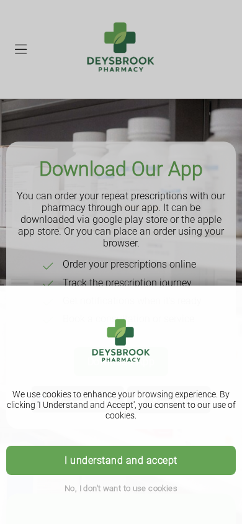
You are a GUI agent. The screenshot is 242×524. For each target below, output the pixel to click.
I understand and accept (121, 460)
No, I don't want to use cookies (121, 488)
